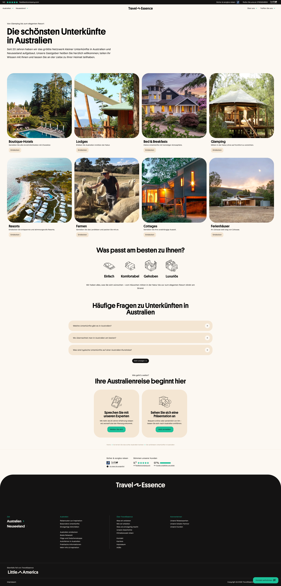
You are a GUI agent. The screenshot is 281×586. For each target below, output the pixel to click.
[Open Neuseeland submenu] (27, 526)
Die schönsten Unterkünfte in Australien (160, 445)
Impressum (11, 582)
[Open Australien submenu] (23, 521)
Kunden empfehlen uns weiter (165, 465)
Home (109, 445)
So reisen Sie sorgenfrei (117, 466)
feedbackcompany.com (143, 465)
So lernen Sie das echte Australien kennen (128, 445)
